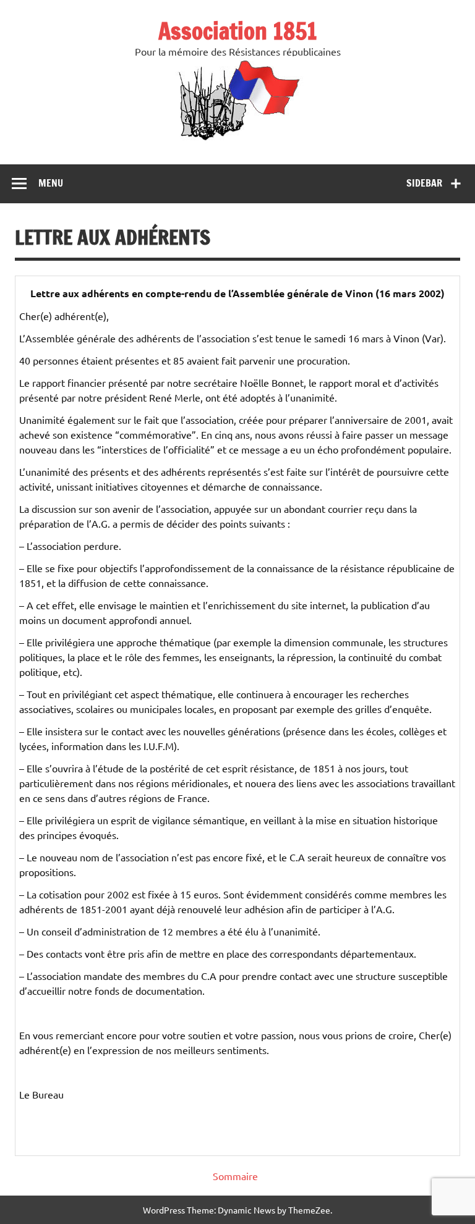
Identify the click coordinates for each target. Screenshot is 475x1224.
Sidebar (424, 183)
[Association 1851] (238, 139)
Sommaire (235, 1176)
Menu (50, 183)
